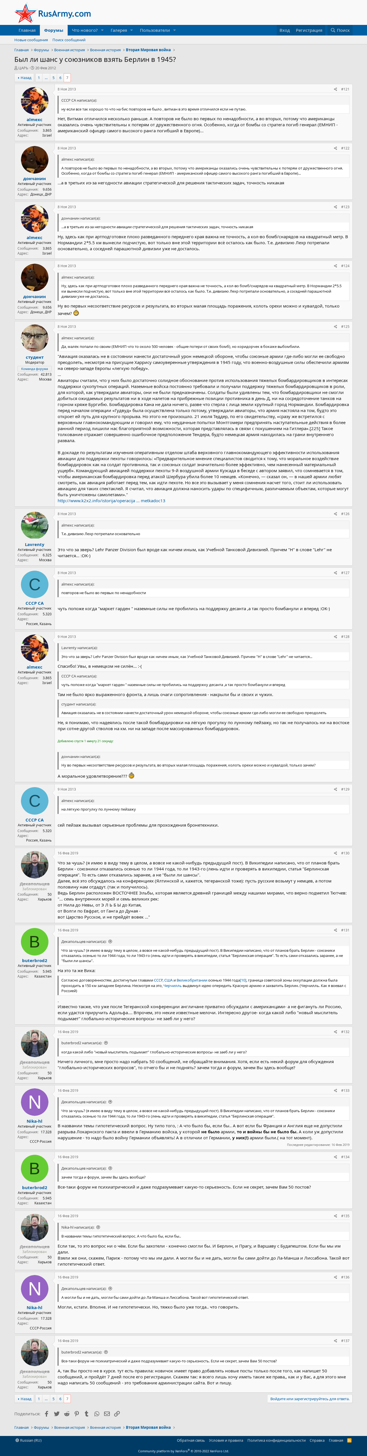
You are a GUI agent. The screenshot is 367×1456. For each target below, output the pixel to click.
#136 (345, 1277)
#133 (345, 1090)
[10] (243, 980)
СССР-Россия (41, 1141)
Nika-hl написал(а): (77, 1227)
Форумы (53, 30)
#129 (345, 789)
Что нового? (85, 30)
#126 (345, 513)
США (168, 980)
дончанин (34, 178)
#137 (345, 1340)
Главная (27, 30)
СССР (158, 980)
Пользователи (155, 30)
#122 (345, 148)
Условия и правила (226, 1440)
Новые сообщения (31, 39)
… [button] (46, 77)
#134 (345, 1156)
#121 (345, 89)
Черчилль (172, 985)
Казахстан (43, 976)
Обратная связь (191, 1440)
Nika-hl (34, 1121)
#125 (345, 326)
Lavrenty (34, 544)
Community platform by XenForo (183, 1451)
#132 (345, 1031)
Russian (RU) (30, 1440)
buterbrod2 (34, 960)
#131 (345, 930)
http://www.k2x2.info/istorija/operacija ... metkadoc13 (111, 500)
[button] (102, 30)
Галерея (119, 30)
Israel (47, 135)
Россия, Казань (39, 623)
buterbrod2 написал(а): (81, 1042)
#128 (345, 636)
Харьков (45, 899)
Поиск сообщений (68, 39)
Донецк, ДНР (41, 194)
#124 (345, 265)
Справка (317, 1440)
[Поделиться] (335, 89)
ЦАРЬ (23, 67)
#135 (345, 1215)
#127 (345, 572)
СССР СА (35, 603)
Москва (45, 379)
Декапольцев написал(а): (83, 941)
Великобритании (192, 980)
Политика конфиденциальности (276, 1440)
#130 (345, 853)
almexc (34, 119)
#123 (345, 206)
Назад (26, 77)
